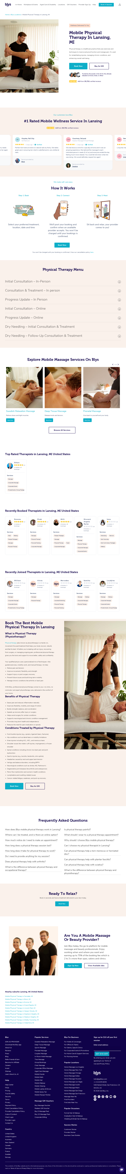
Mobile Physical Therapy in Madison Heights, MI (21, 1017)
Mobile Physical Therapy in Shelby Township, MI (22, 1020)
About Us (8, 1048)
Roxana (17, 519)
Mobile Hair (39, 1080)
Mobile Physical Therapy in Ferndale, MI (19, 996)
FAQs (7, 1088)
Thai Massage (39, 1059)
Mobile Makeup (40, 1083)
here (91, 252)
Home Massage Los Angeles (74, 1067)
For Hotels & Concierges (72, 1042)
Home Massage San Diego (73, 1091)
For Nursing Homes (71, 1056)
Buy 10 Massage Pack (42, 1114)
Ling (74, 157)
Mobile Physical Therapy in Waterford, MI (19, 1023)
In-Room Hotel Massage (43, 1056)
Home (7, 15)
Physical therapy (11, 643)
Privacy (7, 1102)
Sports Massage (40, 1048)
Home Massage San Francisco (74, 1094)
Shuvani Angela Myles (87, 521)
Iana (109, 519)
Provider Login (10, 1120)
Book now (78, 66)
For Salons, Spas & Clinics (73, 1048)
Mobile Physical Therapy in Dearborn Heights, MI (22, 1014)
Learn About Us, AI (12, 1074)
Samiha (87, 580)
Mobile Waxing (40, 1086)
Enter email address (101, 1045)
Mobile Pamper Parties (42, 1095)
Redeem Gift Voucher (42, 1108)
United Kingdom (10, 1137)
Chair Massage (40, 1065)
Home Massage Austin (72, 1085)
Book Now (62, 245)
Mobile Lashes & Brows (43, 1089)
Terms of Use (15, 1168)
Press (7, 1053)
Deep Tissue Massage (42, 1045)
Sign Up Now (73, 965)
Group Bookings (40, 1062)
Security (8, 1096)
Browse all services (62, 430)
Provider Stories (69, 1132)
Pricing (7, 1091)
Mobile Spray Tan (41, 1092)
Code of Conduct (11, 1114)
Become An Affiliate (12, 1062)
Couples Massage (41, 1053)
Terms (7, 1099)
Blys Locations (16, 15)
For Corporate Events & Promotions (76, 1051)
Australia (8, 1139)
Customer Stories (70, 1129)
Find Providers (69, 1099)
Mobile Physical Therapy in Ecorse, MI (18, 1002)
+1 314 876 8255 (100, 1082)
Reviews (8, 1051)
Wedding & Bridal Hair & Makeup (75, 1119)
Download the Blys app (13, 1045)
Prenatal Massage (41, 1051)
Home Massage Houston (72, 1079)
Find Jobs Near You (71, 1102)
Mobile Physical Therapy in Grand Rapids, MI (20, 1005)
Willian (17, 580)
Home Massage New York (73, 1070)
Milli (63, 519)
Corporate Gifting (41, 1117)
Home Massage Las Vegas (73, 1082)
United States (9, 1134)
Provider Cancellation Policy (15, 1111)
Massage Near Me (70, 1096)
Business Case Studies (72, 1135)
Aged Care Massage (42, 1071)
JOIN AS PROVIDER (12, 1042)
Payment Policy (10, 1105)
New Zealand (9, 1142)
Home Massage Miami (72, 1088)
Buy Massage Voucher (42, 1105)
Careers (8, 1065)
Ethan (16, 463)
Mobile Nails (39, 1077)
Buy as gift (99, 66)
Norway (8, 1157)
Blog (6, 1056)
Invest (7, 1068)
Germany (8, 1148)
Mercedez (65, 580)
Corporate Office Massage (44, 1068)
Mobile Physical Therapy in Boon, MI (17, 999)
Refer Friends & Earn (12, 1059)
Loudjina (111, 580)
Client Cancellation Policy (14, 1108)
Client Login (9, 1117)
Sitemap (8, 1071)
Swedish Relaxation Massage (45, 1042)
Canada (7, 1145)
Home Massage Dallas (72, 1076)
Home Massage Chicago (72, 1073)
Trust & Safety (10, 1094)
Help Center (9, 1085)
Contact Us (9, 1123)
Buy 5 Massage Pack (42, 1111)
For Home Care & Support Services (76, 1053)
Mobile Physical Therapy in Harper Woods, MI (21, 1011)
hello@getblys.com (100, 1079)
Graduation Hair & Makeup (73, 1116)
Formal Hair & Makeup (72, 1113)
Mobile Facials (39, 1074)
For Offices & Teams (71, 1045)
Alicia (40, 580)
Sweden (8, 1154)
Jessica (24, 166)
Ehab (39, 519)
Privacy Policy (105, 1064)
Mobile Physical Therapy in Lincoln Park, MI (20, 1008)
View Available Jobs (96, 965)
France (7, 1151)
